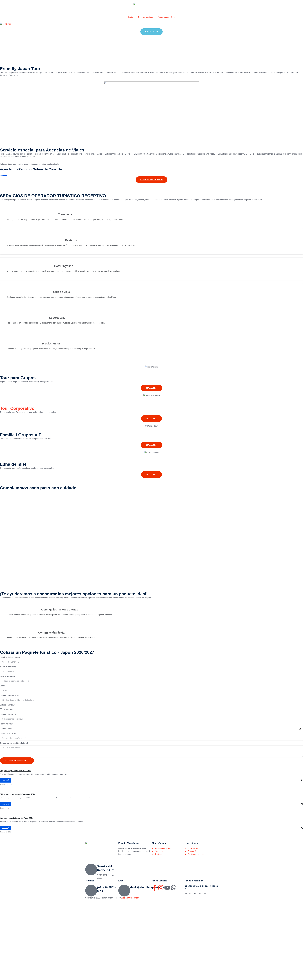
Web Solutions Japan (130, 898)
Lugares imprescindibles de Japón (15, 771)
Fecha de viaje (6, 724)
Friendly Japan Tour (166, 17)
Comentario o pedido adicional (14, 743)
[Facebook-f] (154, 888)
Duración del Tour (8, 733)
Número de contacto (9, 695)
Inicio (130, 17)
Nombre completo (8, 667)
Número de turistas (8, 714)
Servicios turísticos (145, 17)
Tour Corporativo (17, 408)
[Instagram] (161, 888)
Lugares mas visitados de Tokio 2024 (16, 818)
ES (9, 24)
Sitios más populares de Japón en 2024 (17, 794)
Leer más (5, 780)
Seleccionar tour (7, 705)
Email (2, 686)
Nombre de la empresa (10, 657)
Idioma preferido (7, 676)
